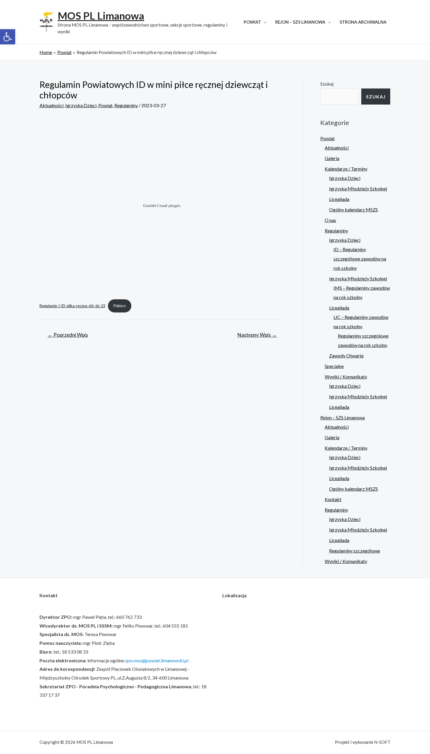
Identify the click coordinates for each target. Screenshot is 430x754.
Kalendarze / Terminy (346, 168)
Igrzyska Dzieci (81, 105)
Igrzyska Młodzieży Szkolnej (358, 188)
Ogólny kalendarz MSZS (353, 209)
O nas (330, 220)
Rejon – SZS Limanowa (300, 22)
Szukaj (326, 83)
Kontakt (333, 499)
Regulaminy (126, 105)
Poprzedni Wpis (68, 335)
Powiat (252, 22)
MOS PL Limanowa (101, 15)
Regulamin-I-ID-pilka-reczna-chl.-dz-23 (72, 305)
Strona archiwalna (363, 22)
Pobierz (119, 305)
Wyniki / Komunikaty (346, 376)
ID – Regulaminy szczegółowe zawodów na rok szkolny (359, 258)
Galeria (332, 158)
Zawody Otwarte (346, 355)
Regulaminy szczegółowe (354, 550)
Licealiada (339, 199)
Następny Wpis (257, 335)
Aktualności (51, 105)
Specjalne (334, 366)
